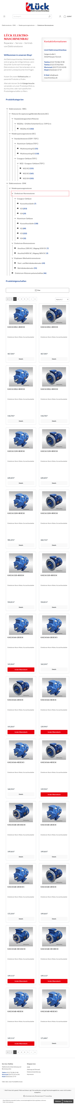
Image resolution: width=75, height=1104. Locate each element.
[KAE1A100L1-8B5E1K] (54, 314)
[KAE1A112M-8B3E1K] (21, 439)
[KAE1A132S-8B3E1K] (21, 563)
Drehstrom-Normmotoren (24, 193)
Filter (38, 290)
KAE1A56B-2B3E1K (48, 825)
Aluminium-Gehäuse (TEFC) (27, 143)
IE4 (23, 213)
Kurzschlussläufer (28, 204)
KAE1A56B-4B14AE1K (17, 949)
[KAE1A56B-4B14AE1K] (21, 936)
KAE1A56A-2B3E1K (15, 637)
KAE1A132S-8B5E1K (49, 575)
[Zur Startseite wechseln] (37, 7)
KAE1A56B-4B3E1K (15, 1011)
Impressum (30, 1074)
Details (21, 359)
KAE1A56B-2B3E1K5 (16, 887)
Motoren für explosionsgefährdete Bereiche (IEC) (30, 114)
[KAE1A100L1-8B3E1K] (21, 314)
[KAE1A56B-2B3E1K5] (21, 874)
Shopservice (31, 1064)
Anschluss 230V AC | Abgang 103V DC (33, 248)
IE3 (23, 208)
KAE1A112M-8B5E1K (49, 451)
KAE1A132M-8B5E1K (49, 513)
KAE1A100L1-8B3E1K (16, 327)
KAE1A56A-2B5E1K (15, 700)
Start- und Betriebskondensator (31, 263)
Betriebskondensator (27, 268)
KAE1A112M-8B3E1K (16, 451)
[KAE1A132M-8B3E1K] (21, 501)
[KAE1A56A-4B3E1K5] (21, 750)
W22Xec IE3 (27, 129)
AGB (28, 1067)
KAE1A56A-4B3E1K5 (16, 762)
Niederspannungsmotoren (22, 188)
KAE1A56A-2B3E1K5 (49, 637)
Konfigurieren (68, 1101)
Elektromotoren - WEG (17, 109)
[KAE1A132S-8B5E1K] (54, 563)
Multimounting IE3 (29, 153)
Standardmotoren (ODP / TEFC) (26, 139)
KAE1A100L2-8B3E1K (16, 389)
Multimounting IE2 (29, 149)
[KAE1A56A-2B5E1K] (21, 687)
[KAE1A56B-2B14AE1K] (21, 812)
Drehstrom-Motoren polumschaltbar (30, 273)
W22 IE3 (28, 173)
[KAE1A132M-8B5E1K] (54, 501)
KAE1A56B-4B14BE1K (50, 949)
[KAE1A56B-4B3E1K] (21, 999)
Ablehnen (58, 1101)
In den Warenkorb (21, 669)
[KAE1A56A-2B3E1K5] (54, 625)
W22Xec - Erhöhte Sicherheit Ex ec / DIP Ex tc (34, 124)
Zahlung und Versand (33, 1069)
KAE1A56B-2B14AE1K (17, 825)
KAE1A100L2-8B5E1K (49, 389)
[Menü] (4, 16)
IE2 (23, 228)
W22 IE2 (28, 168)
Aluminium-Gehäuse (25, 218)
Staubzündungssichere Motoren (26, 119)
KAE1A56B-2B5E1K (48, 887)
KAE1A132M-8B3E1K (16, 513)
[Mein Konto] (60, 16)
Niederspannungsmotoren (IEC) (24, 134)
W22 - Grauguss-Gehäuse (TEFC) (32, 163)
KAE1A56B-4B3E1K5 (49, 1011)
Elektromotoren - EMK (17, 183)
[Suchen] (49, 16)
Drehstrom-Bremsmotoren (24, 243)
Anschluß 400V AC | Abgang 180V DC (33, 253)
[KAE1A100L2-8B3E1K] (21, 377)
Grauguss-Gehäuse (24, 199)
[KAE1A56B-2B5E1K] (54, 874)
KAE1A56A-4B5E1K (48, 762)
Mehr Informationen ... (8, 1102)
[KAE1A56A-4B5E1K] (54, 750)
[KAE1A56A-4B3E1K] (54, 687)
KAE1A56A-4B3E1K (48, 700)
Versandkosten (36, 1090)
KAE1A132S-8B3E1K (16, 575)
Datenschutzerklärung (33, 1072)
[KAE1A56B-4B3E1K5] (54, 999)
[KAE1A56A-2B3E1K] (21, 625)
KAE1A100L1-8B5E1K (49, 327)
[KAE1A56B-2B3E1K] (54, 812)
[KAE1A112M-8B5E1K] (54, 439)
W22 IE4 (28, 178)
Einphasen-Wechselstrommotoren (27, 258)
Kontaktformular (17, 1081)
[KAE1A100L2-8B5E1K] (54, 377)
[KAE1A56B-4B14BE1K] (54, 936)
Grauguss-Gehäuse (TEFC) (27, 158)
